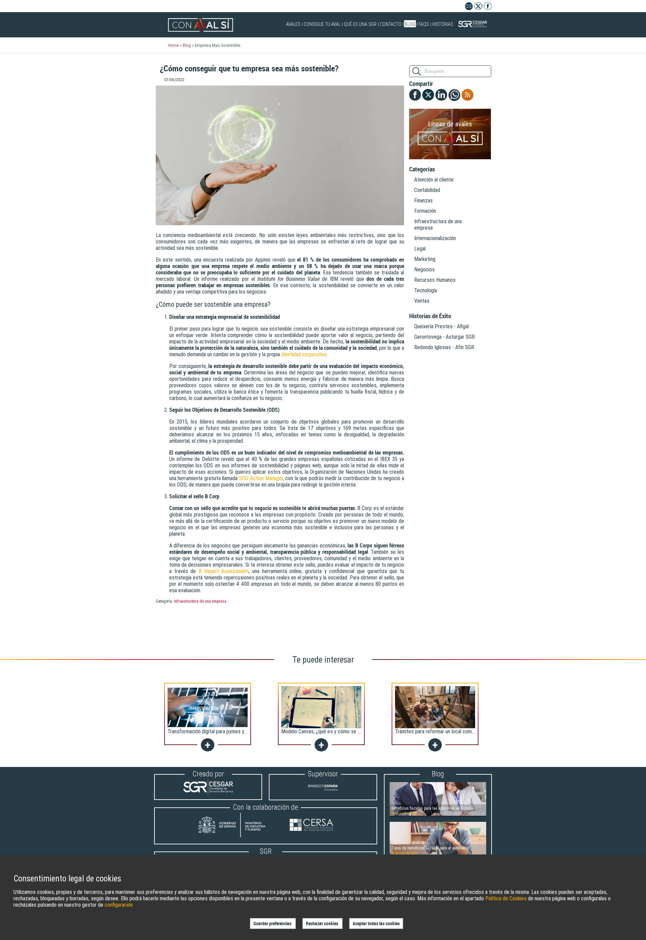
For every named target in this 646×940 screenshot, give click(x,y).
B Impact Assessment (224, 571)
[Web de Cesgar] (208, 793)
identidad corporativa (303, 354)
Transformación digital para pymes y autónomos (218, 731)
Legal (420, 248)
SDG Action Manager (261, 478)
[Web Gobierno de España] (238, 826)
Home (173, 45)
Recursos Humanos (435, 280)
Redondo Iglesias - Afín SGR (444, 347)
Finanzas (423, 200)
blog (187, 45)
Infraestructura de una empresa (200, 601)
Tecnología (425, 290)
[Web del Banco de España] (323, 793)
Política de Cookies (506, 898)
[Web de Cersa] (311, 826)
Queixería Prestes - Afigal (441, 326)
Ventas (421, 301)
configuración (119, 905)
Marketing (424, 259)
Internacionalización (435, 238)
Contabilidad (427, 190)
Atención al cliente (434, 179)
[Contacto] (469, 8)
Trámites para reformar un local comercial (439, 731)
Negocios (424, 269)
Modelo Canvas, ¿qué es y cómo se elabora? (328, 731)
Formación (425, 211)
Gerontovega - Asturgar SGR (444, 337)
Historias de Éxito (430, 316)
